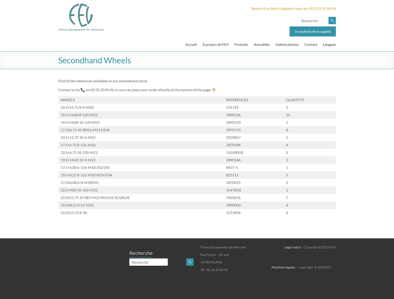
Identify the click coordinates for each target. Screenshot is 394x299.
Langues (329, 44)
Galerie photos (287, 44)
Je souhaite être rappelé (313, 31)
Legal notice (292, 247)
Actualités (262, 44)
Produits (241, 44)
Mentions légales (283, 267)
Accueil (191, 44)
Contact (310, 44)
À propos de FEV (215, 44)
